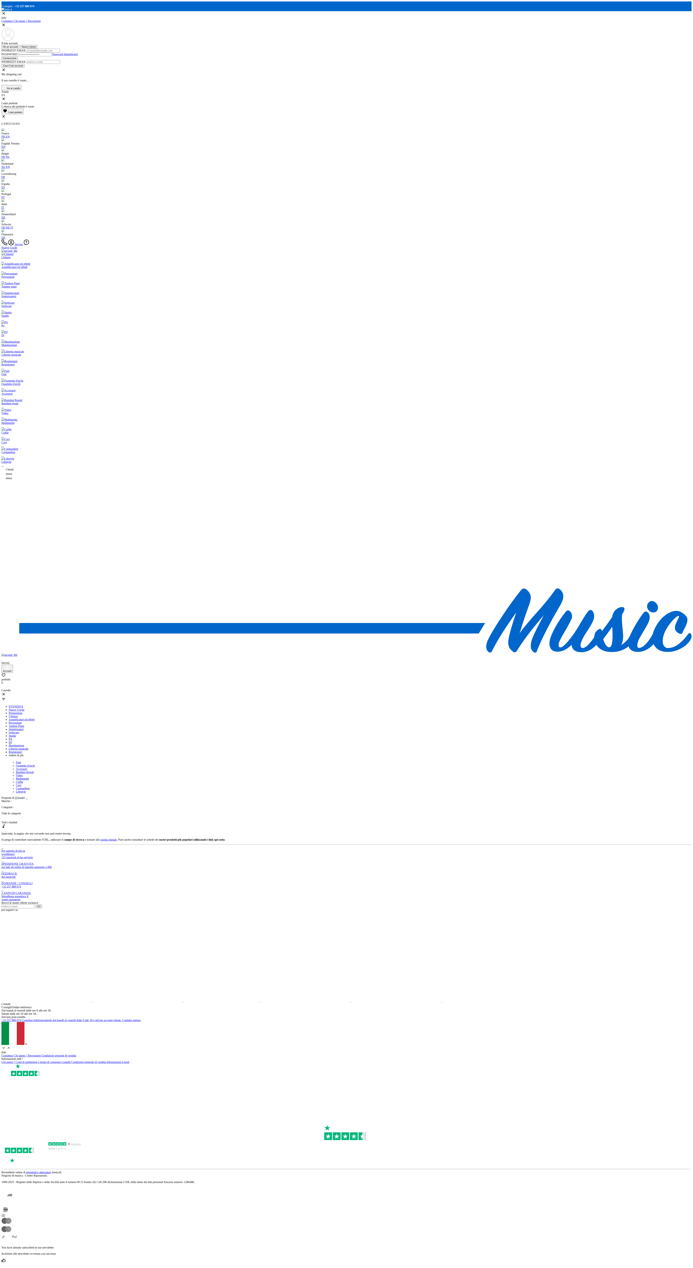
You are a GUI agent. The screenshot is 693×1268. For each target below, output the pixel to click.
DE (3, 217)
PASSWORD (9, 54)
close (3, 694)
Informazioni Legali (118, 1062)
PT (3, 197)
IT (2, 207)
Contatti (66, 1062)
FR (3, 136)
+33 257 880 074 (11, 1020)
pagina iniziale (108, 839)
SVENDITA (16, 706)
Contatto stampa (131, 1020)
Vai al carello (13, 88)
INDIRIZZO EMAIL (14, 50)
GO (39, 906)
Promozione (15, 713)
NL (8, 156)
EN (8, 136)
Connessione (9, 58)
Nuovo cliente (29, 46)
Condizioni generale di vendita (58, 1055)
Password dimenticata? (65, 54)
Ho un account (10, 46)
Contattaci (7, 21)
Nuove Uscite (9, 247)
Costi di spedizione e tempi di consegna (38, 1062)
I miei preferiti (12, 111)
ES (3, 187)
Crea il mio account (13, 65)
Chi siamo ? (21, 21)
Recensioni (34, 21)
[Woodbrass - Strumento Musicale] (346, 651)
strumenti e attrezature (38, 1172)
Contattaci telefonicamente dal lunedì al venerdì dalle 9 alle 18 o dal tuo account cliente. (71, 1020)
